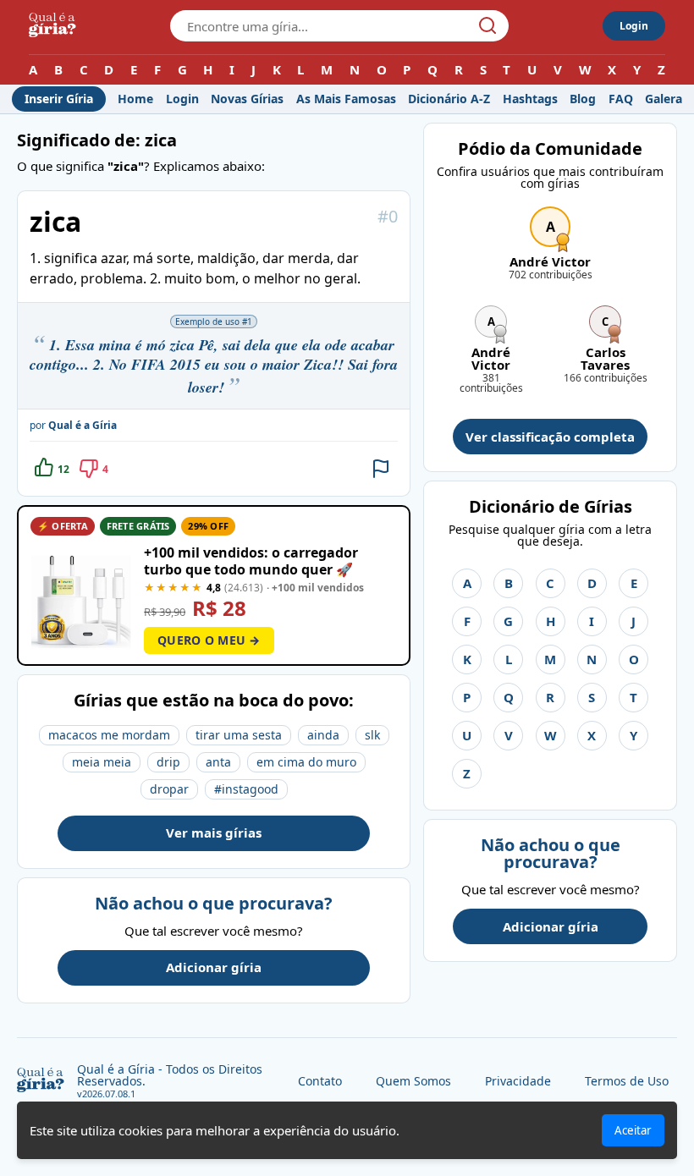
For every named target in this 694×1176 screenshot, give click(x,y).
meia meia (101, 762)
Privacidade (518, 1081)
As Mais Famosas (346, 99)
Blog (583, 99)
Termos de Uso (627, 1081)
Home (135, 99)
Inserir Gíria (59, 99)
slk (372, 735)
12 (63, 469)
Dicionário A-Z (449, 99)
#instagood (246, 789)
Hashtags (530, 99)
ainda (323, 735)
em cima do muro (306, 762)
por (73, 425)
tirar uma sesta (239, 735)
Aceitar (633, 1130)
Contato (320, 1081)
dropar (169, 789)
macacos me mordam (109, 735)
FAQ (621, 99)
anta (218, 762)
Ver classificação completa (550, 436)
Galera (663, 99)
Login (634, 26)
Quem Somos (413, 1081)
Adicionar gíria (214, 967)
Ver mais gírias (214, 832)
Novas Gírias (247, 99)
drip (168, 762)
